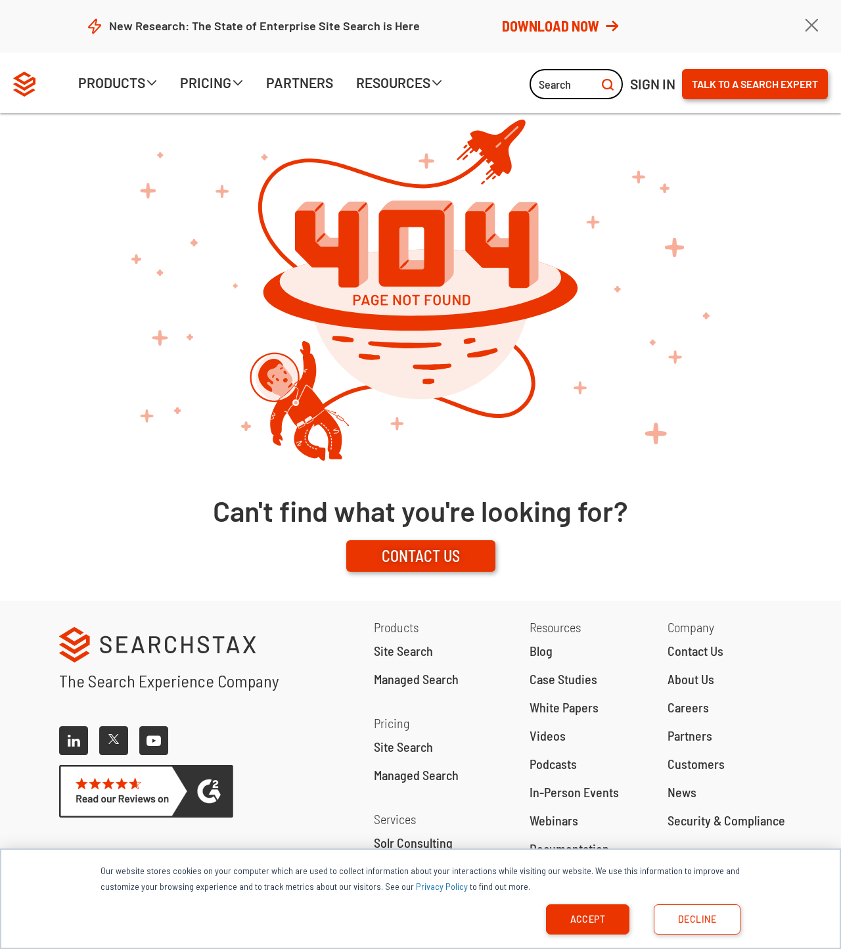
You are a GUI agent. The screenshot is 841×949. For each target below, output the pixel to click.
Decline (697, 919)
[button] (117, 85)
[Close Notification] (811, 25)
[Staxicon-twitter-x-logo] (113, 740)
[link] (299, 85)
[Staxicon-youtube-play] (153, 740)
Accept (588, 919)
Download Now (550, 25)
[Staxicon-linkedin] (73, 740)
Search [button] (555, 84)
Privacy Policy (442, 886)
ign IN (652, 84)
